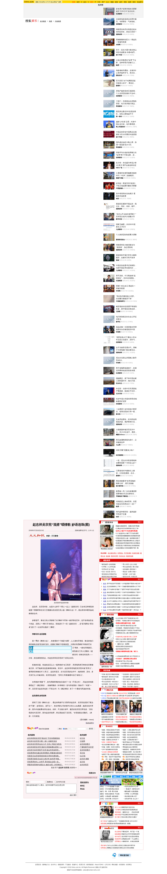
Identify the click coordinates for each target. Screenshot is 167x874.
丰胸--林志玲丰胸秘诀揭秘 (110, 674)
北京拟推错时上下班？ (114, 586)
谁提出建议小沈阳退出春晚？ (131, 598)
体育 (78, 2)
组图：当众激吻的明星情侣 (111, 737)
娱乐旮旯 (118, 836)
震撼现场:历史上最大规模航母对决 (127, 633)
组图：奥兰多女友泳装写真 (131, 735)
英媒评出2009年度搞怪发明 (130, 834)
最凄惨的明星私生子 (106, 817)
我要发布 (92, 773)
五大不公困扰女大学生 (114, 601)
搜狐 (36, 2)
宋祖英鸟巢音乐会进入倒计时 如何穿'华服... (43, 759)
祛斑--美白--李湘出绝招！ (131, 682)
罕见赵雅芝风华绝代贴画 (129, 814)
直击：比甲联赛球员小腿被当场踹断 (128, 663)
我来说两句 (79, 530)
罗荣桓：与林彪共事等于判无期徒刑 (128, 621)
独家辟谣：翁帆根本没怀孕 (131, 749)
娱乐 (85, 2)
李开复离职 (127, 553)
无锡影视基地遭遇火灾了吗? (131, 586)
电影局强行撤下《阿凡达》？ (131, 610)
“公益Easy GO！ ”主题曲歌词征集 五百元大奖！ (122, 821)
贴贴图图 (118, 834)
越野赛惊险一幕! (106, 667)
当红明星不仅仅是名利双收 (130, 836)
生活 (104, 592)
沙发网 (82, 741)
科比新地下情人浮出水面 (124, 661)
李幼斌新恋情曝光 (136, 717)
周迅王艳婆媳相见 (122, 719)
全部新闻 (122, 864)
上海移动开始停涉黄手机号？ (131, 601)
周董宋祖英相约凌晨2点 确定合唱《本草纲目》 (45, 765)
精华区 (82, 786)
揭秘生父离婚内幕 (135, 714)
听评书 (103, 693)
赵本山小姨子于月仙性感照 (130, 533)
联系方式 (82, 864)
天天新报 (54, 536)
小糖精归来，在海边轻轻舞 (130, 841)
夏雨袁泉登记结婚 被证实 (124, 646)
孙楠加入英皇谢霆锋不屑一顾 (129, 548)
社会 (104, 610)
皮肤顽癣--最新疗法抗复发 (131, 677)
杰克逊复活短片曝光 (106, 653)
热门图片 (118, 817)
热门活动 (103, 821)
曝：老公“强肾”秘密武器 (110, 686)
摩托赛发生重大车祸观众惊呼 (132, 744)
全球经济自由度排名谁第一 (131, 595)
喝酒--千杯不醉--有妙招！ (131, 686)
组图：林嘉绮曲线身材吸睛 (111, 732)
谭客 (117, 538)
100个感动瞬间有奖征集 (110, 749)
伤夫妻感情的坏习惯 (108, 679)
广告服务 (68, 864)
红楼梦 (138, 693)
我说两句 (140, 2)
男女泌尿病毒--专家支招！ (110, 682)
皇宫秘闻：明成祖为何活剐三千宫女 (128, 628)
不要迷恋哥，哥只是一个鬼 (130, 831)
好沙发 (82, 738)
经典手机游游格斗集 (125, 698)
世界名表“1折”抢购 (108, 569)
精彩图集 (103, 823)
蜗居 (133, 623)
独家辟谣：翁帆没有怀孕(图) (130, 526)
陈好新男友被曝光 (136, 722)
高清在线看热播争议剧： (124, 623)
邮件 (120, 2)
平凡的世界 (128, 696)
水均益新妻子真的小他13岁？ (132, 583)
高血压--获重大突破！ (130, 572)
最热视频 (110, 615)
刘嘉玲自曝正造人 (122, 722)
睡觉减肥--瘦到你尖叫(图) (110, 677)
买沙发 (82, 753)
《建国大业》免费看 (122, 644)
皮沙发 (82, 762)
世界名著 (121, 696)
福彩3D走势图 (137, 698)
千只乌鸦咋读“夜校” (113, 589)
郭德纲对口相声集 (112, 693)
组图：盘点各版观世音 (130, 737)
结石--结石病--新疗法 (109, 572)
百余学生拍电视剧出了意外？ (131, 592)
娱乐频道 (43, 21)
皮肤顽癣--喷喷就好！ (130, 569)
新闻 (104, 598)
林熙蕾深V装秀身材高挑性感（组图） (119, 823)
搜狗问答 (106, 580)
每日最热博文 (112, 553)
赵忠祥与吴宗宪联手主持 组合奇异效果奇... (43, 750)
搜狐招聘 (61, 864)
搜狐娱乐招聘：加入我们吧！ (132, 752)
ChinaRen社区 (109, 828)
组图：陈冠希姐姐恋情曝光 (111, 735)
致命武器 (129, 625)
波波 (117, 548)
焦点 (104, 586)
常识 (104, 595)
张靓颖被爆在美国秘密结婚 (131, 536)
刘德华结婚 (129, 556)
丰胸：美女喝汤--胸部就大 (131, 684)
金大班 (134, 625)
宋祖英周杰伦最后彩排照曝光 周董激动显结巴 (44, 753)
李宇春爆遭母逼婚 (107, 719)
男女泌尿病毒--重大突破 (131, 567)
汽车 (98, 2)
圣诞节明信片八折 (107, 722)
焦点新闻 (118, 831)
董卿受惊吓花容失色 (128, 807)
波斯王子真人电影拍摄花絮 (111, 754)
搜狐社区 (109, 803)
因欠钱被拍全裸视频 (106, 536)
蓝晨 (117, 541)
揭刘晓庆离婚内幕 (122, 717)
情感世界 (118, 839)
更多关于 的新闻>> (64, 768)
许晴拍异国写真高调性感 (129, 810)
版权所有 (104, 867)
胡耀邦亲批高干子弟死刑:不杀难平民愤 (128, 630)
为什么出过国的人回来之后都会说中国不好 (121, 845)
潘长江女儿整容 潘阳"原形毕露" (126, 639)
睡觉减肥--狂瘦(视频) (109, 564)
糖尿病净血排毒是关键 (109, 576)
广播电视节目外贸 (87, 747)
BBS (134, 2)
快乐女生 (122, 556)
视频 (112, 2)
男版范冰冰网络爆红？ (114, 604)
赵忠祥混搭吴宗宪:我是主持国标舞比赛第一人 (44, 747)
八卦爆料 (118, 810)
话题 (104, 601)
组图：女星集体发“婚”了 (131, 740)
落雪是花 (119, 545)
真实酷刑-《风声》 (107, 629)
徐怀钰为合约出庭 (121, 773)
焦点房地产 (54, 2)
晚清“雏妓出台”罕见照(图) (131, 742)
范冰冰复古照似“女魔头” (129, 817)
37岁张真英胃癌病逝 (106, 641)
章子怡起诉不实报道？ (114, 583)
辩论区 (82, 789)
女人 (107, 2)
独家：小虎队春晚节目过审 (131, 730)
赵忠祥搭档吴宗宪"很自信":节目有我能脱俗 (43, 738)
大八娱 (118, 533)
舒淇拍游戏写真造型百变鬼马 (132, 754)
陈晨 (117, 543)
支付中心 (54, 864)
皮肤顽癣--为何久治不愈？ (110, 684)
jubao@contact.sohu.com (91, 870)
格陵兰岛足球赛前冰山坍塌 (125, 666)
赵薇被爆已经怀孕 (107, 717)
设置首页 (38, 864)
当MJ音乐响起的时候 (132, 759)
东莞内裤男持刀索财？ (114, 607)
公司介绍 (108, 864)
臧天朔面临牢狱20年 (123, 649)
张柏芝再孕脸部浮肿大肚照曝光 (129, 543)
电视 (50, 21)
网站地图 (115, 864)
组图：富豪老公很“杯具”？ (110, 740)
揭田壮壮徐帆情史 (107, 714)
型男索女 (118, 841)
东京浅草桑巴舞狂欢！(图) (110, 744)
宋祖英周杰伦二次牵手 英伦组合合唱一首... (43, 762)
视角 (104, 589)
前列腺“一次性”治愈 (129, 574)
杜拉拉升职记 (123, 693)
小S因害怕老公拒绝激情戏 (130, 545)
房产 (103, 2)
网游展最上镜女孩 (107, 549)
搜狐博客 (109, 522)
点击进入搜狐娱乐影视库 (110, 752)
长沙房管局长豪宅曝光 (114, 598)
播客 (116, 2)
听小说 (103, 696)
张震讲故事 (131, 693)
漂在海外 (103, 845)
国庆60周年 (114, 556)
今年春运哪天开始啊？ (114, 610)
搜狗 (59, 2)
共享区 (103, 698)
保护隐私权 (90, 864)
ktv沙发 (82, 756)
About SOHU (99, 864)
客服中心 (75, 864)
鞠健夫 (118, 526)
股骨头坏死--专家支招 (130, 576)
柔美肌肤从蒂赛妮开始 (109, 574)
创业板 (108, 556)
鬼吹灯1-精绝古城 (112, 696)
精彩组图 (118, 814)
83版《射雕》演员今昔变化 (111, 747)
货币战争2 (136, 696)
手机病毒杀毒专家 (112, 698)
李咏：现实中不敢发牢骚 (113, 757)
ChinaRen (42, 2)
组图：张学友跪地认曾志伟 (131, 732)
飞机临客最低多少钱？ (114, 595)
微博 (129, 2)
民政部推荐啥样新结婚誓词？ (131, 604)
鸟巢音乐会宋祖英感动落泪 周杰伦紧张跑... (43, 756)
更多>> (140, 522)
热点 (104, 604)
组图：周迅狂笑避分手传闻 (111, 730)
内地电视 (58, 21)
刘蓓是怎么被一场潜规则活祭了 (129, 538)
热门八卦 (118, 807)
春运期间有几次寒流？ (114, 592)
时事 (104, 607)
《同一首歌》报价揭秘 (112, 759)
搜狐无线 (109, 690)
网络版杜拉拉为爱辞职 (130, 747)
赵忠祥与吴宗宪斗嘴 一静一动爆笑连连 (42, 741)
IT (95, 2)
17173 (48, 2)
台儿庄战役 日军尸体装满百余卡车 (127, 618)
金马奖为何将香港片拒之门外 (129, 528)
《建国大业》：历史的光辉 (130, 812)
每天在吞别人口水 (107, 841)
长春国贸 (119, 536)
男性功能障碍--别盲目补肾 (131, 679)
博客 (125, 2)
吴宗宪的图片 (85, 750)
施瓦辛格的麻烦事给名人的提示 (129, 541)
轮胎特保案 (135, 553)
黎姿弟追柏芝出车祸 (135, 773)
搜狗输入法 (46, 864)
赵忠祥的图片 (85, 744)
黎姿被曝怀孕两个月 (107, 773)
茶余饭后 (109, 726)
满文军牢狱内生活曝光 (132, 757)
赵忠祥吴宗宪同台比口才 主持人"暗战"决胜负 (44, 744)
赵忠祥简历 (84, 765)
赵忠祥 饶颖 (84, 759)
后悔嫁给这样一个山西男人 (130, 839)
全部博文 (129, 864)
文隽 (117, 528)
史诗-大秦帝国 (120, 625)
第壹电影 (118, 812)
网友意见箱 (124, 855)
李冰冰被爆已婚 (121, 714)
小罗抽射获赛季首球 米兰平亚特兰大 (128, 656)
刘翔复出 (120, 553)
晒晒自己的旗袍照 (113, 848)
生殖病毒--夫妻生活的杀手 (131, 674)
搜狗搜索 (32, 728)
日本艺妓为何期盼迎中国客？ (131, 607)
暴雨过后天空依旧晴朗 (126, 848)
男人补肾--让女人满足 (130, 564)
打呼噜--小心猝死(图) (109, 567)
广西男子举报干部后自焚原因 (129, 589)
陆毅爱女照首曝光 (136, 719)
